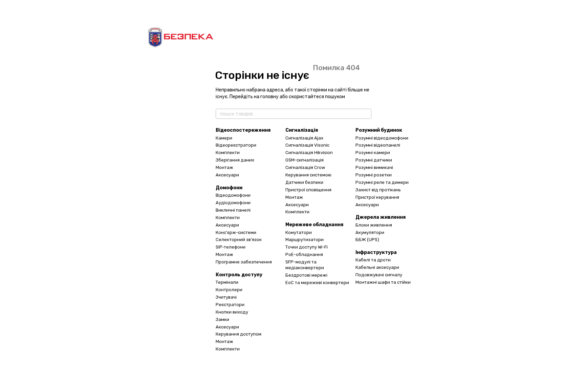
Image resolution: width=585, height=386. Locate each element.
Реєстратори (230, 304)
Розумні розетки (373, 174)
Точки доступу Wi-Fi (306, 247)
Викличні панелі (233, 210)
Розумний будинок (378, 130)
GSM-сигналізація (304, 160)
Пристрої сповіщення (308, 189)
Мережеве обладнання (314, 225)
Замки (222, 319)
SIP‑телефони (230, 247)
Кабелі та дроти (373, 259)
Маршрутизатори (304, 239)
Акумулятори (369, 232)
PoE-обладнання (304, 254)
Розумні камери (372, 152)
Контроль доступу (239, 275)
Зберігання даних (235, 160)
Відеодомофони (233, 195)
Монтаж (224, 167)
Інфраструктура (376, 252)
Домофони (229, 188)
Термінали (227, 282)
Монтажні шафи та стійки (383, 282)
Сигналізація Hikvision (309, 152)
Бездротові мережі (306, 275)
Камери (224, 138)
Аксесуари (227, 174)
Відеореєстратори (236, 145)
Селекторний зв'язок (239, 239)
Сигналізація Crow (305, 167)
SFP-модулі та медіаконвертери (304, 264)
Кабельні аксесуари (377, 267)
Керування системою (308, 174)
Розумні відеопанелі (377, 145)
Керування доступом (238, 334)
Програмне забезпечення (244, 261)
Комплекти (228, 152)
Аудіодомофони (233, 202)
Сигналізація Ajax (304, 138)
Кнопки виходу (232, 312)
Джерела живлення (380, 217)
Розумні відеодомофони (381, 138)
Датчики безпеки (304, 182)
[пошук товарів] (366, 114)
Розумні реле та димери (382, 182)
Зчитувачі (226, 297)
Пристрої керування (377, 197)
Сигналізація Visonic (307, 145)
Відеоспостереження (243, 130)
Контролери (229, 289)
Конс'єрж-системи (236, 232)
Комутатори (298, 232)
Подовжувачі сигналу (378, 274)
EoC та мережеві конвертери (317, 282)
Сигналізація (301, 130)
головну (269, 97)
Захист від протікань (378, 189)
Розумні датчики (373, 160)
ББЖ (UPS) (367, 239)
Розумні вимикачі (374, 167)
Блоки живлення (373, 225)
